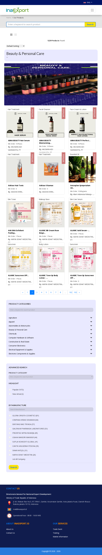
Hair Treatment (13, 109)
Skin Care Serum (76, 199)
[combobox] (51, 377)
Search (90, 24)
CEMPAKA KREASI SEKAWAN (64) (25, 420)
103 (75, 292)
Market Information (60, 536)
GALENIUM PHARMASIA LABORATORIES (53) (30, 428)
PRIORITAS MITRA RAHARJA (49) (25, 433)
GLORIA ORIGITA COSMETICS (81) (25, 415)
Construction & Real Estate (19, 341)
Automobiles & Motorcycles (19, 326)
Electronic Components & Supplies (22, 353)
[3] (11, 34)
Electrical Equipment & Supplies (20, 349)
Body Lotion (43, 244)
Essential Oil (74, 154)
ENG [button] (88, 2)
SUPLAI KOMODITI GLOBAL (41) (25, 442)
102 (70, 292)
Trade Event (57, 529)
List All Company (18, 459)
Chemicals (13, 334)
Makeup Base (44, 199)
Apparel (12, 322)
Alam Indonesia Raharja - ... (82, 194)
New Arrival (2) (18, 394)
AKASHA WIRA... (15, 192)
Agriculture (13, 318)
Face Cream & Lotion (78, 109)
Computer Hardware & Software (21, 337)
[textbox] (51, 377)
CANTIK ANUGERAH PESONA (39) (25, 446)
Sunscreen (12, 244)
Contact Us (10, 533)
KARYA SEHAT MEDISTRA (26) (24, 455)
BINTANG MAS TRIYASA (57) (23, 424)
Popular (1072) (18, 389)
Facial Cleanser (44, 109)
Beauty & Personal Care (18, 330)
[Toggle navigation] (92, 10)
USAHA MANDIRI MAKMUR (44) (24, 437)
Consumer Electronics (17, 345)
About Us (9, 529)
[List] (15, 34)
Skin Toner (12, 199)
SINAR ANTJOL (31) (19, 450)
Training (56, 533)
